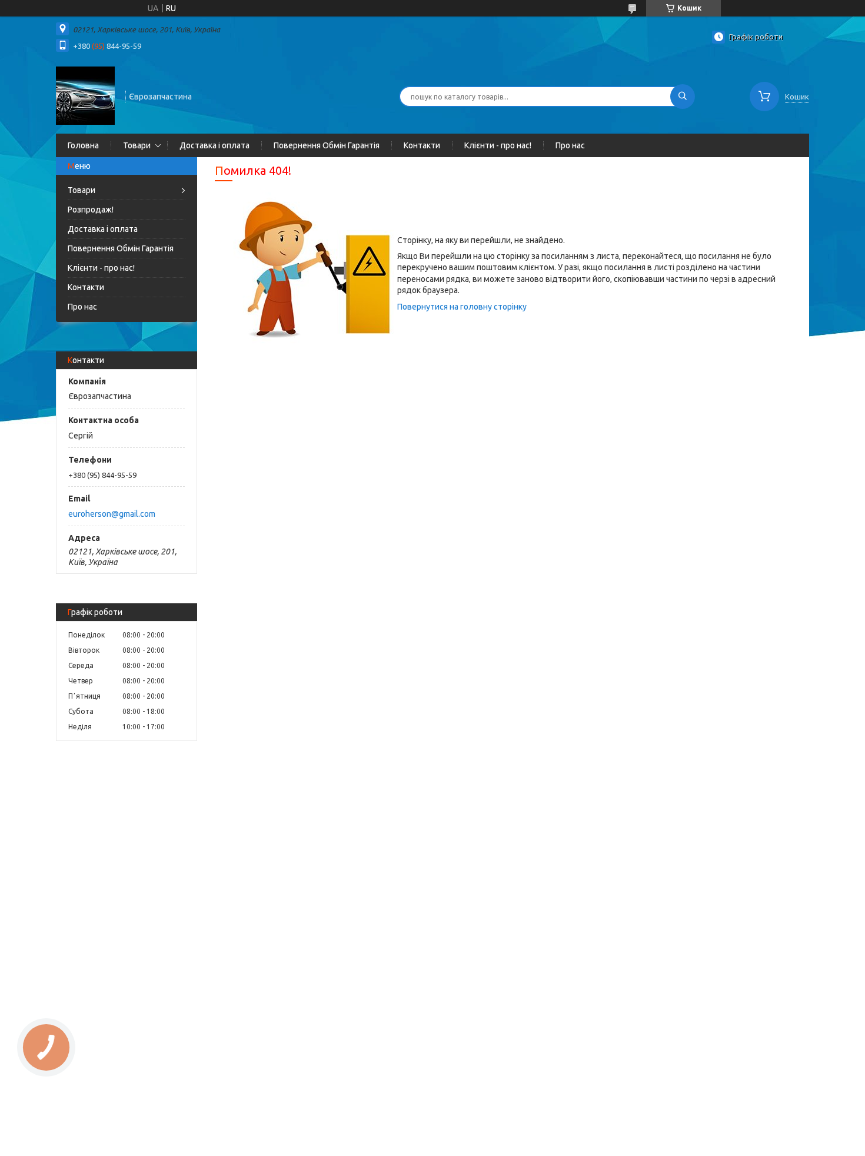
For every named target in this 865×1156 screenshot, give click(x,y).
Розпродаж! (91, 209)
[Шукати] (682, 96)
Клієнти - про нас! (497, 145)
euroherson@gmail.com (111, 514)
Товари (137, 145)
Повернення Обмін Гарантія (327, 145)
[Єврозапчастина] (85, 95)
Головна (83, 145)
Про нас (570, 145)
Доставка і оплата (214, 145)
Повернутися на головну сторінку (462, 306)
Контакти (422, 145)
